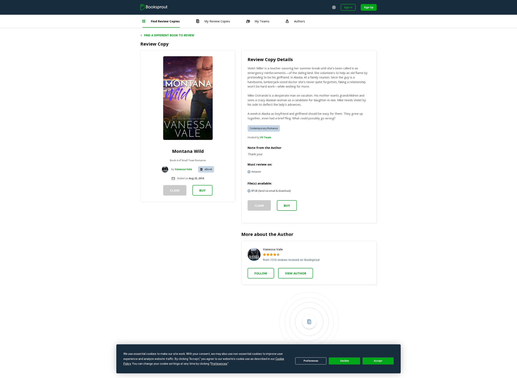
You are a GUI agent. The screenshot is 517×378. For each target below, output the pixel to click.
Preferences (311, 360)
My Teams (262, 21)
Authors (299, 21)
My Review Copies (217, 21)
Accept (378, 360)
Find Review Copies (165, 21)
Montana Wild (188, 151)
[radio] (264, 254)
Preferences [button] (219, 363)
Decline (344, 360)
